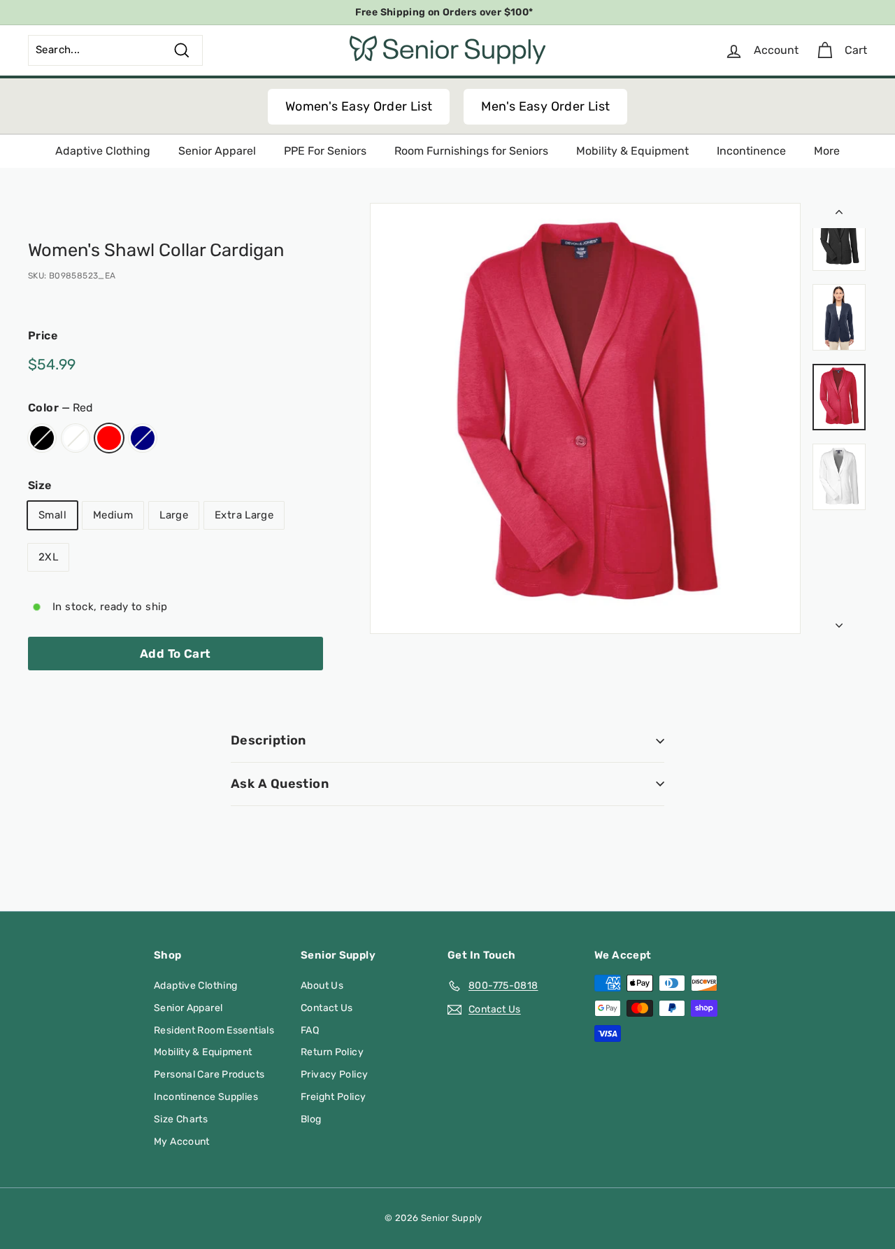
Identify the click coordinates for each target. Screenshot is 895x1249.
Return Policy (332, 1052)
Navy (143, 438)
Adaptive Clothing (102, 150)
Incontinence (751, 150)
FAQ (310, 1030)
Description (268, 740)
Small (52, 515)
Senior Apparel (217, 150)
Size (40, 485)
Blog (311, 1119)
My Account (182, 1142)
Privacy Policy (334, 1074)
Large (173, 515)
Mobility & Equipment (632, 150)
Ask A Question (280, 783)
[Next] (839, 622)
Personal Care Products (209, 1074)
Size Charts (181, 1119)
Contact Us (327, 1008)
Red (109, 438)
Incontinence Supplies (206, 1097)
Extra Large (244, 515)
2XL (48, 557)
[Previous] (839, 215)
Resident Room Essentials (214, 1030)
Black (42, 438)
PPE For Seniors (325, 150)
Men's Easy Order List (545, 106)
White (76, 438)
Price (42, 335)
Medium (113, 515)
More (827, 150)
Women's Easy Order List (359, 106)
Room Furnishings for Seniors (471, 150)
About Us (322, 986)
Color (60, 407)
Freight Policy (333, 1097)
